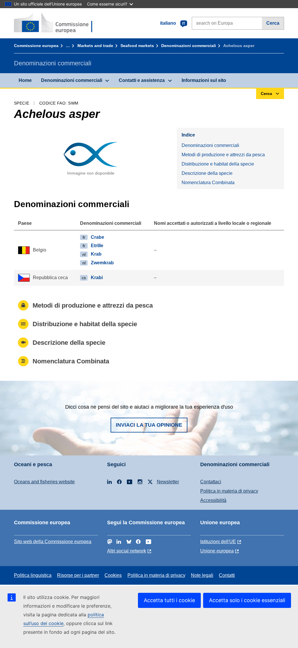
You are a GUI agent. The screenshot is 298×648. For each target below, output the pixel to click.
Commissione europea (36, 45)
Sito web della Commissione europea (52, 541)
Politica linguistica (33, 575)
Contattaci (210, 481)
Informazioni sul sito (204, 80)
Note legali (202, 575)
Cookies (113, 575)
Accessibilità (213, 500)
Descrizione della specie (207, 173)
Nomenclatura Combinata (208, 182)
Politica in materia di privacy (229, 491)
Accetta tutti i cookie (169, 600)
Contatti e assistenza (142, 80)
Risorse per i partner (78, 575)
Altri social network (126, 550)
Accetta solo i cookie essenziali (247, 600)
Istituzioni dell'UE (218, 541)
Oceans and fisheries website (44, 481)
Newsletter (168, 481)
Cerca (272, 23)
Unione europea (217, 550)
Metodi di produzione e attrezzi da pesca (223, 154)
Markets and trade (95, 45)
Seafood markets (137, 45)
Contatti (227, 575)
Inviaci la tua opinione (149, 425)
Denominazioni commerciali (188, 45)
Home (25, 80)
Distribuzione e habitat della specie (218, 163)
